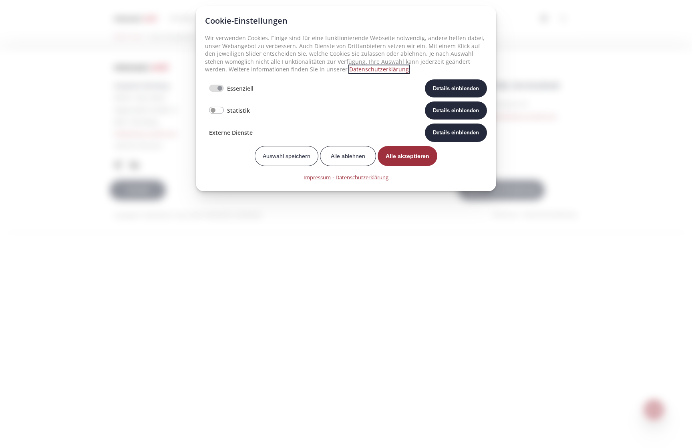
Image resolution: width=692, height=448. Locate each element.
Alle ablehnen (348, 156)
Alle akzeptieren (407, 156)
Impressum (317, 177)
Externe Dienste (231, 132)
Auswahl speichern (286, 156)
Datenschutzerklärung (379, 69)
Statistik (238, 110)
